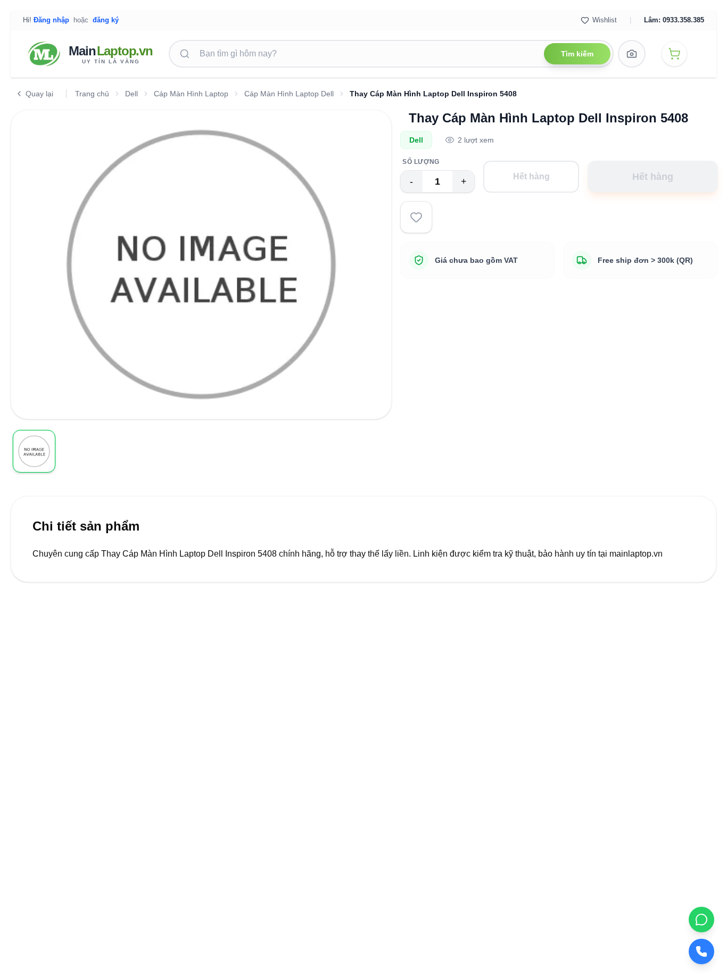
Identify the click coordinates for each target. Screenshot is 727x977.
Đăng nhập (51, 20)
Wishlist (604, 20)
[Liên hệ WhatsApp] (701, 919)
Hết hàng (531, 176)
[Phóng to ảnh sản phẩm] (374, 401)
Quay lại (39, 93)
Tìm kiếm (577, 53)
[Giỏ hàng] (674, 54)
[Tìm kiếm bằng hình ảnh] (632, 54)
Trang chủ (92, 93)
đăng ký (106, 20)
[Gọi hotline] (701, 951)
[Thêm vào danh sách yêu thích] (416, 217)
